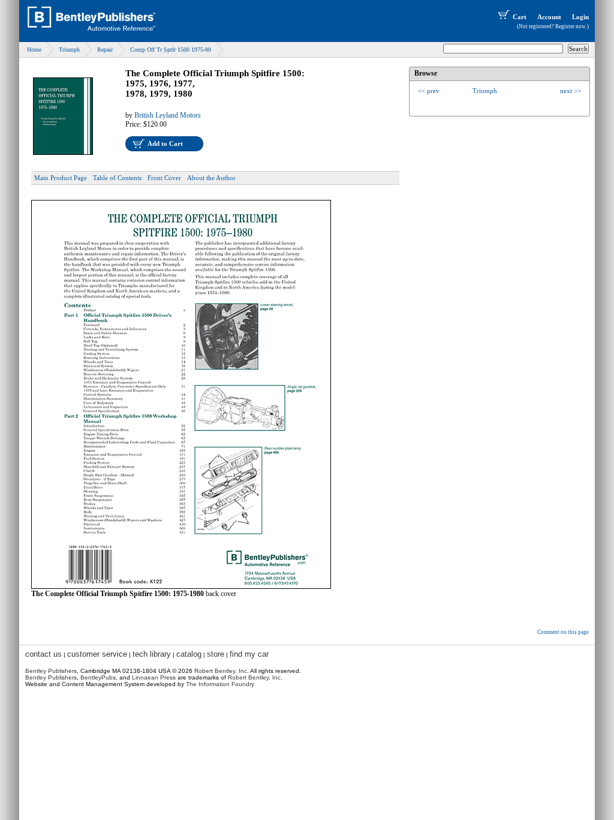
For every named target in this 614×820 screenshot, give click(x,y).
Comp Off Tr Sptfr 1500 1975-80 (170, 49)
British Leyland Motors (167, 115)
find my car (249, 654)
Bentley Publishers (51, 671)
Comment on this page (563, 632)
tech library (152, 654)
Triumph (69, 49)
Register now (570, 26)
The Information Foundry (220, 684)
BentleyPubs (98, 677)
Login (580, 16)
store (215, 654)
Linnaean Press (154, 677)
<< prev (429, 90)
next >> (570, 90)
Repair (105, 49)
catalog (188, 654)
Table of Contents (117, 177)
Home (34, 49)
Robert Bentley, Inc (220, 671)
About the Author (211, 177)
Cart (519, 16)
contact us (43, 654)
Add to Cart (165, 143)
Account (549, 16)
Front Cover (164, 177)
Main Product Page (60, 177)
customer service (97, 654)
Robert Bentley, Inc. (255, 677)
